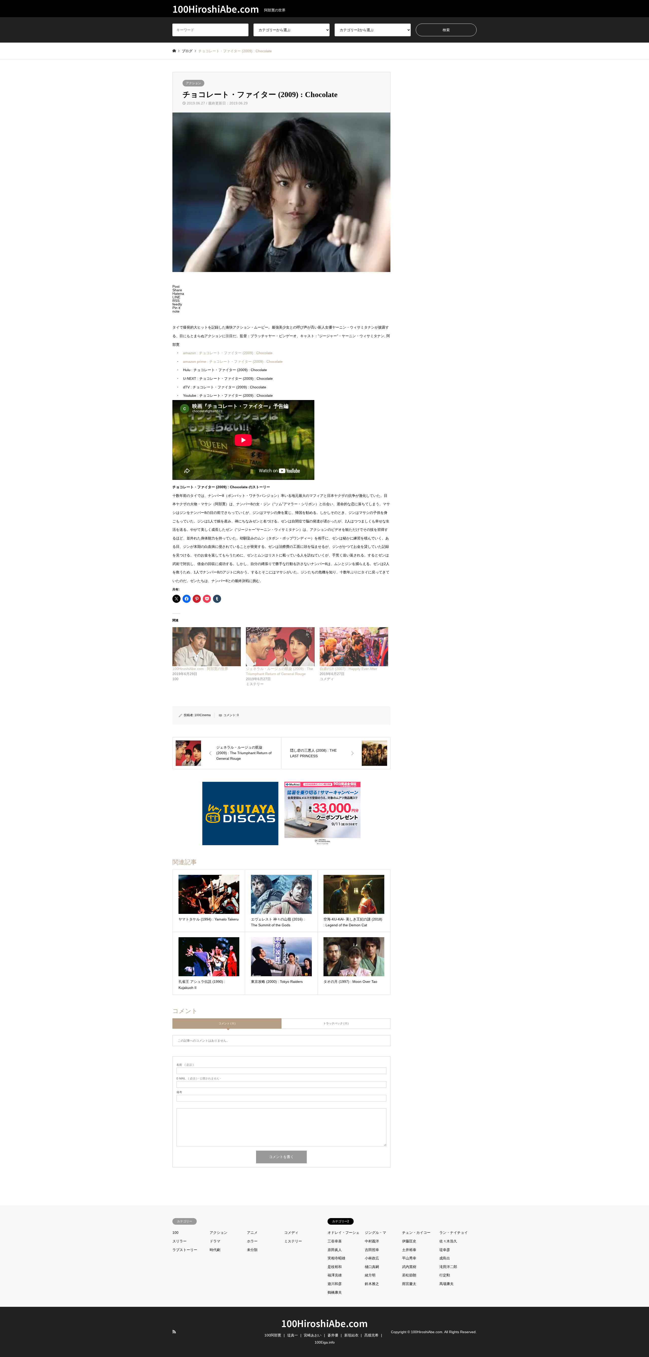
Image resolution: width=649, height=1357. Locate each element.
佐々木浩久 (448, 1241)
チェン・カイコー (416, 1233)
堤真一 (292, 1335)
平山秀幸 (409, 1258)
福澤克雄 (335, 1275)
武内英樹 (409, 1267)
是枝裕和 (335, 1267)
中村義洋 (372, 1241)
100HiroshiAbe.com (324, 1323)
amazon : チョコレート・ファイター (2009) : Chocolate (228, 353)
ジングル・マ (375, 1233)
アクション (193, 83)
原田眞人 (335, 1250)
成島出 (444, 1258)
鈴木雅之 (372, 1284)
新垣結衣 (351, 1335)
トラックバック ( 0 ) (336, 1023)
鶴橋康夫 (335, 1292)
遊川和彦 (335, 1284)
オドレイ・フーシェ (343, 1233)
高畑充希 (371, 1335)
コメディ (291, 1233)
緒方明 (370, 1275)
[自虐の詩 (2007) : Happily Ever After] (354, 646)
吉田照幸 (372, 1250)
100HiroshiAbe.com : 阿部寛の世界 (200, 669)
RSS (174, 1331)
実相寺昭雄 (336, 1258)
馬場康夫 (446, 1284)
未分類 (252, 1250)
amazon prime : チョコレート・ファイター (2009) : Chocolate (233, 361)
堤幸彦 (444, 1250)
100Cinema (202, 715)
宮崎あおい (312, 1335)
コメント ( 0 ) (227, 1023)
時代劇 (215, 1250)
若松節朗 (409, 1275)
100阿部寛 (272, 1335)
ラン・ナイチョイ (453, 1233)
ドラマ (215, 1241)
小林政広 (372, 1258)
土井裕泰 (409, 1250)
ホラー (252, 1241)
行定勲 (444, 1275)
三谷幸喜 (335, 1241)
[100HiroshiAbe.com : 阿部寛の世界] (206, 646)
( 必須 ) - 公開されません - (198, 1078)
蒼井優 (333, 1335)
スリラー (179, 1241)
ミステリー (293, 1241)
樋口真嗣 (372, 1267)
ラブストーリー (184, 1250)
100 (175, 1233)
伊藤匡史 (409, 1241)
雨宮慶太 (409, 1284)
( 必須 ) (185, 1064)
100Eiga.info (325, 1342)
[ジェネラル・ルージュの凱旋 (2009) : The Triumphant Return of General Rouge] (280, 646)
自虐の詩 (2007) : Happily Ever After (348, 669)
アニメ (252, 1233)
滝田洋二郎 (448, 1267)
